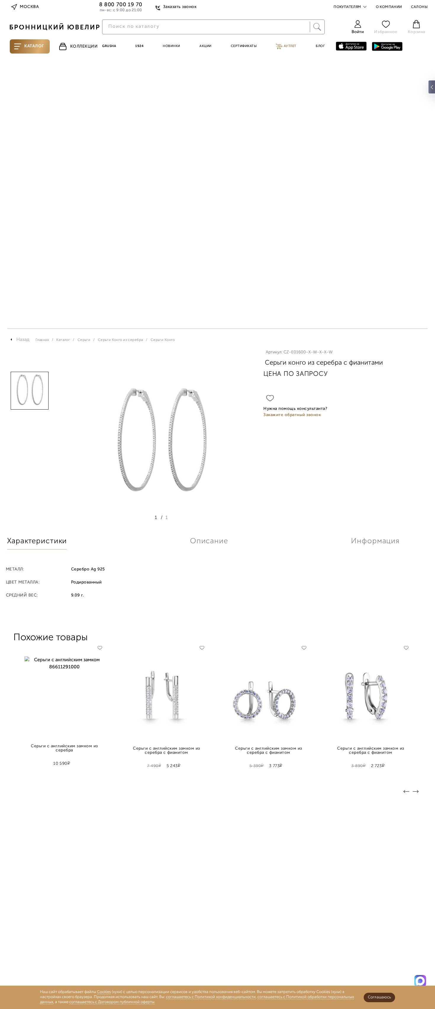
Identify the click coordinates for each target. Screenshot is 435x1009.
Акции (205, 46)
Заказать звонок (179, 7)
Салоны (419, 7)
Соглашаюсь (379, 997)
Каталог (34, 46)
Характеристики (37, 541)
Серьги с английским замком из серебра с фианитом (166, 751)
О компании (389, 7)
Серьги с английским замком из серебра (64, 748)
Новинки (171, 46)
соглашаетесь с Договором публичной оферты (111, 1002)
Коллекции (84, 46)
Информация (375, 541)
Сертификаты (244, 46)
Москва (29, 7)
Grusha (109, 46)
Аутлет (290, 46)
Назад (23, 339)
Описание (209, 541)
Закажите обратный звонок (292, 415)
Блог (320, 46)
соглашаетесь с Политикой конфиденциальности (211, 997)
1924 (139, 46)
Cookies (104, 992)
